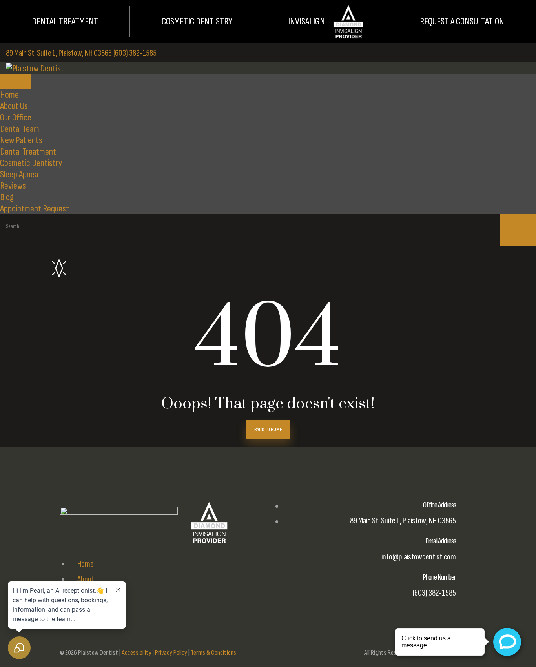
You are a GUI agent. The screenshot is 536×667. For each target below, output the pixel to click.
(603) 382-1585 (135, 53)
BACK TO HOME (268, 429)
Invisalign (306, 21)
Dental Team (19, 129)
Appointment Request (34, 208)
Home (9, 94)
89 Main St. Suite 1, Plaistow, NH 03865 (59, 53)
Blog (7, 197)
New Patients (21, 140)
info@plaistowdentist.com (418, 557)
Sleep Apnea (19, 174)
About (85, 579)
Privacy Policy (171, 653)
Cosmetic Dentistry (197, 21)
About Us (14, 106)
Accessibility (136, 653)
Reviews (13, 185)
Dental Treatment (65, 21)
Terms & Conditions (213, 653)
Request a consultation (462, 21)
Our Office (15, 117)
